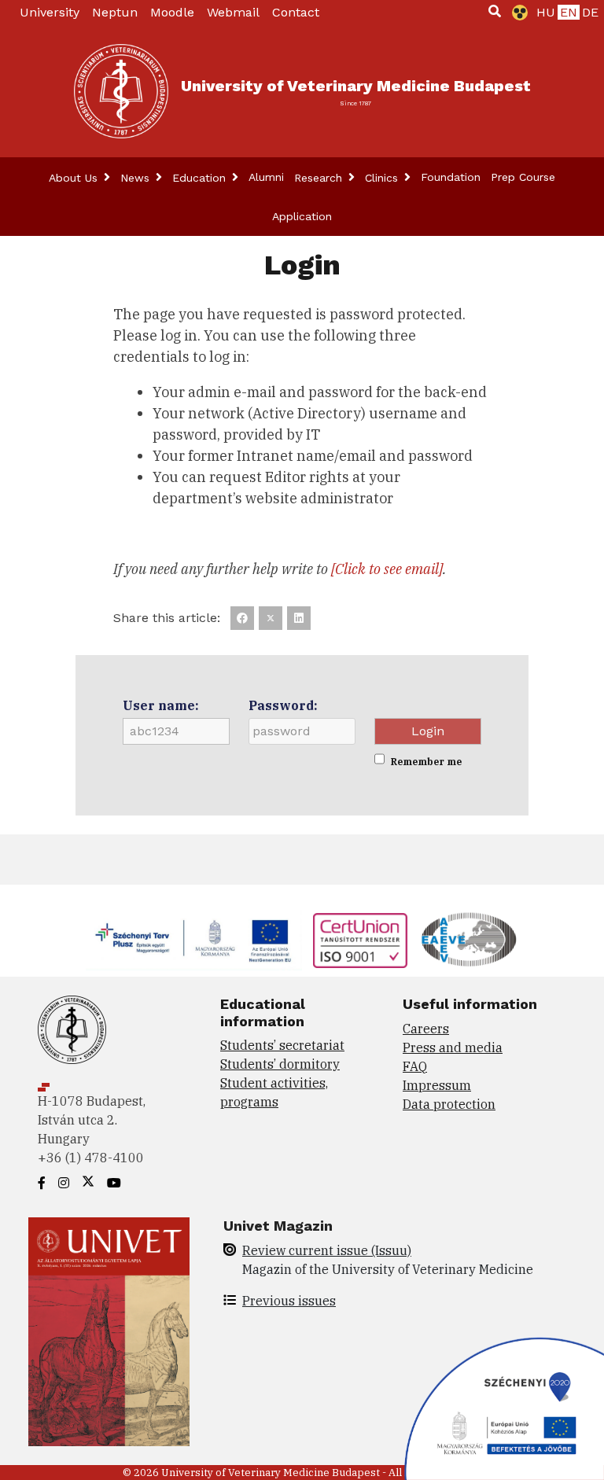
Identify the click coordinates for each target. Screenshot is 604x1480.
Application (302, 216)
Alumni (266, 177)
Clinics (383, 177)
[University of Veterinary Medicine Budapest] (121, 91)
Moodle (172, 12)
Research (320, 177)
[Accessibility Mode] (517, 12)
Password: (283, 705)
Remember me (426, 762)
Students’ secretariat (282, 1045)
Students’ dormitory (280, 1064)
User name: (161, 705)
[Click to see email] (387, 569)
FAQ (415, 1066)
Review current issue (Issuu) (326, 1250)
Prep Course (523, 177)
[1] (495, 11)
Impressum (437, 1085)
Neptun (115, 12)
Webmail (233, 12)
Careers (426, 1028)
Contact (295, 12)
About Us (75, 177)
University (49, 12)
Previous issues (289, 1301)
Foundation (451, 177)
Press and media (453, 1047)
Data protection (449, 1104)
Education (201, 177)
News (136, 177)
